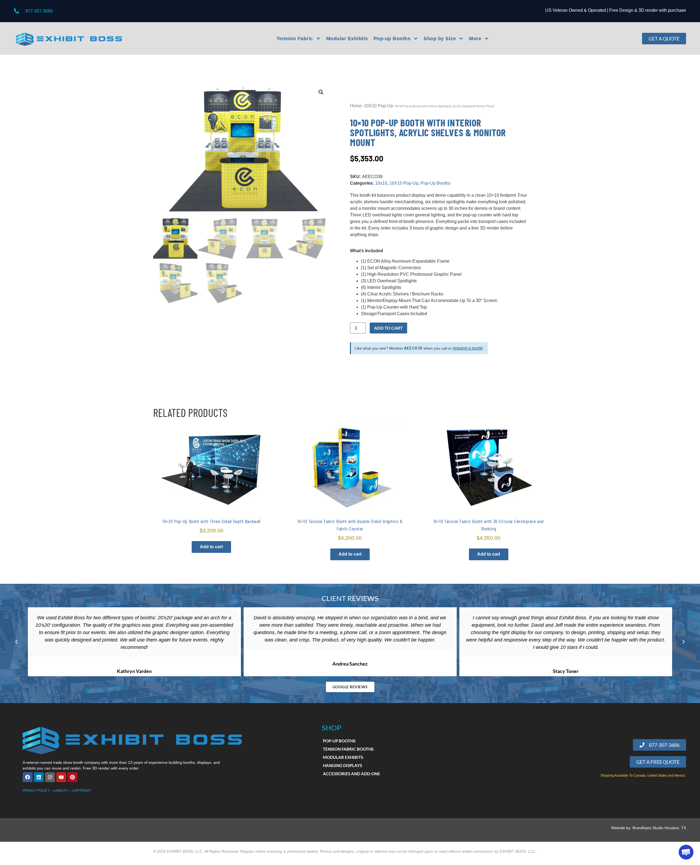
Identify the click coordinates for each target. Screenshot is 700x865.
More (475, 38)
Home (356, 105)
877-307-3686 (39, 11)
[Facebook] (28, 777)
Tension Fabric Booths (348, 749)
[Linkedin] (39, 777)
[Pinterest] (72, 777)
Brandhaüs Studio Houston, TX (659, 828)
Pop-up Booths (392, 38)
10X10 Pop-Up (378, 105)
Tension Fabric (294, 38)
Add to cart (388, 327)
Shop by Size (440, 38)
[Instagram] (50, 777)
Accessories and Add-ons (351, 773)
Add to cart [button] (211, 546)
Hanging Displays (342, 765)
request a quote (468, 348)
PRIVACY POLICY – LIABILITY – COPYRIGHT (57, 791)
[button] (321, 92)
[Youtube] (61, 777)
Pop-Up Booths (435, 183)
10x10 (381, 183)
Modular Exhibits (347, 38)
